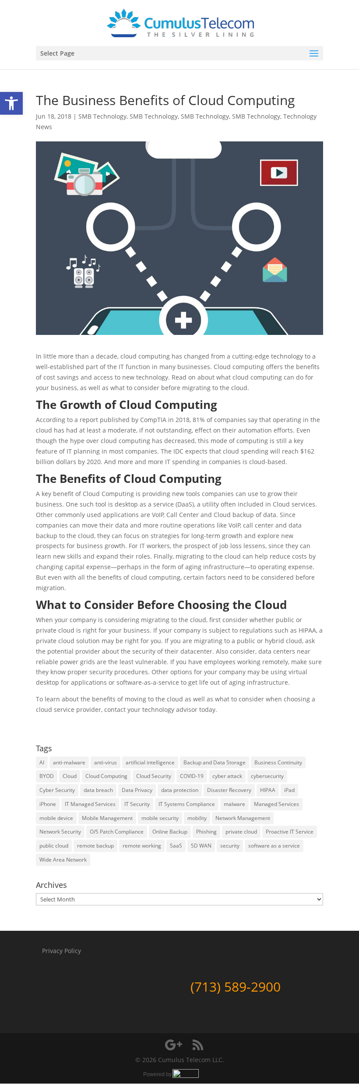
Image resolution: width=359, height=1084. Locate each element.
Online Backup (169, 831)
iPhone (47, 804)
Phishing (206, 831)
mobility (197, 818)
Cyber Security (57, 790)
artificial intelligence (150, 762)
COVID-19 (192, 776)
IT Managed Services (90, 804)
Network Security (60, 831)
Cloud (70, 776)
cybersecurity (267, 776)
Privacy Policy (61, 951)
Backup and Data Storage (214, 762)
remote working (142, 845)
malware (234, 804)
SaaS (176, 845)
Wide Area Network (63, 859)
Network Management (242, 818)
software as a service (274, 845)
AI (41, 762)
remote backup (95, 845)
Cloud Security (153, 776)
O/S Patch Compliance (117, 831)
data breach (98, 790)
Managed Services (276, 804)
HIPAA (267, 790)
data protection (179, 790)
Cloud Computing (106, 776)
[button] (11, 103)
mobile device (56, 818)
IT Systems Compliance (186, 804)
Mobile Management (107, 818)
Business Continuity (278, 762)
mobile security (160, 818)
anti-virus (105, 762)
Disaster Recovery (229, 790)
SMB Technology (102, 116)
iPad (289, 790)
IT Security (137, 804)
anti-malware (69, 762)
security (229, 845)
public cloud (53, 845)
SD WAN (201, 845)
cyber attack (227, 776)
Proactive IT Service (289, 831)
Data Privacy (137, 790)
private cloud (241, 831)
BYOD (46, 776)
